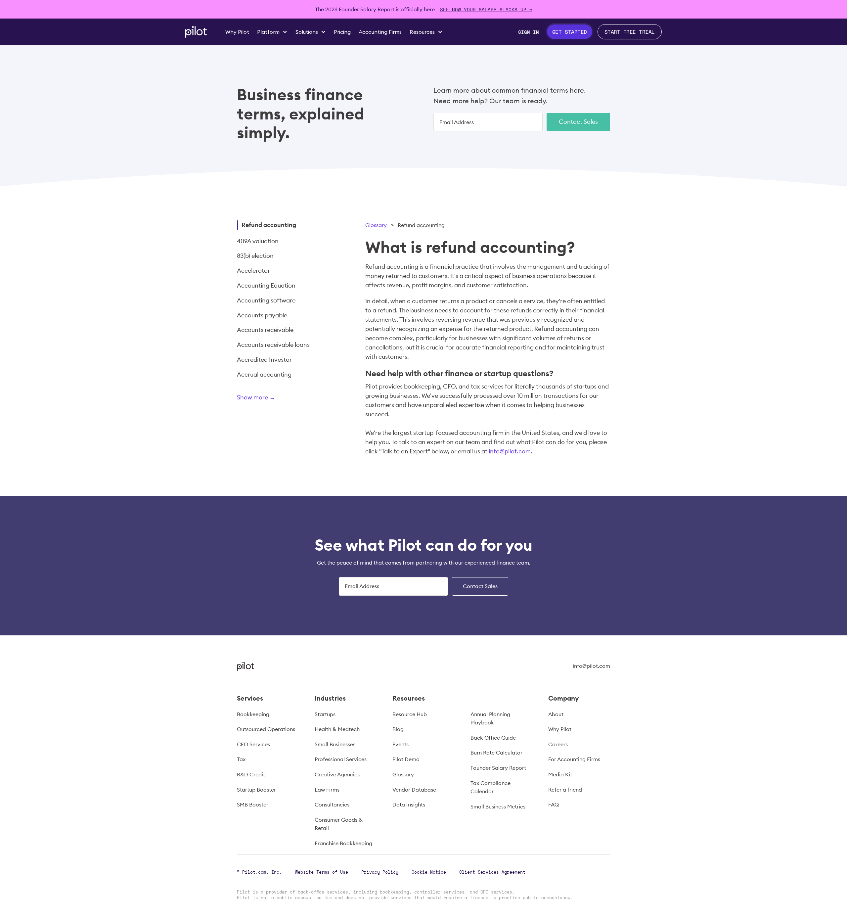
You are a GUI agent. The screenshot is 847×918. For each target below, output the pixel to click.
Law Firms (327, 789)
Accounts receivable (265, 330)
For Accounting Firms (574, 759)
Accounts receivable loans (273, 344)
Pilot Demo (406, 759)
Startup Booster (256, 789)
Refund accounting (269, 225)
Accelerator (253, 270)
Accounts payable (262, 315)
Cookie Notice (429, 872)
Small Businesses (335, 744)
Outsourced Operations (266, 729)
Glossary (376, 225)
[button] (272, 31)
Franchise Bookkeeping (343, 843)
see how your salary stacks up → (486, 9)
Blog (398, 729)
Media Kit (560, 774)
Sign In (528, 31)
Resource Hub (409, 714)
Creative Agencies (337, 774)
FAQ (553, 804)
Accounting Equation (266, 285)
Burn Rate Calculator (496, 752)
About (555, 714)
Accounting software (266, 300)
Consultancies (332, 804)
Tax (241, 759)
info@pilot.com (510, 451)
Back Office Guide (493, 737)
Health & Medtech (337, 729)
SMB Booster (252, 804)
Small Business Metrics (497, 806)
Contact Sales (578, 121)
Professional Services (341, 759)
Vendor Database (414, 789)
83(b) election (255, 255)
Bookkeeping (253, 714)
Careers (558, 744)
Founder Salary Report (498, 767)
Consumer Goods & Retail (339, 824)
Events (400, 744)
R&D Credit (251, 774)
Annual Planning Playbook (490, 718)
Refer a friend (565, 789)
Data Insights (408, 804)
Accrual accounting (264, 374)
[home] (196, 32)
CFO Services (253, 744)
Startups (325, 714)
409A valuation (258, 241)
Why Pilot (559, 729)
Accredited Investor (264, 359)
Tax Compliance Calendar (490, 787)
